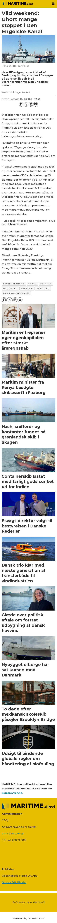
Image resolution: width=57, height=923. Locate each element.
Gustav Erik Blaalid (14, 882)
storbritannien (13, 283)
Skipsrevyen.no (12, 792)
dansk (32, 283)
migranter (10, 288)
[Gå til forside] (25, 3)
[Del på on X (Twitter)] (26, 104)
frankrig (27, 288)
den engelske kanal (16, 293)
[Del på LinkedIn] (31, 104)
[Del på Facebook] (21, 104)
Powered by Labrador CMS (28, 918)
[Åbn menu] (53, 3)
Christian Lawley (12, 833)
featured (43, 288)
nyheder (46, 283)
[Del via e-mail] (35, 104)
